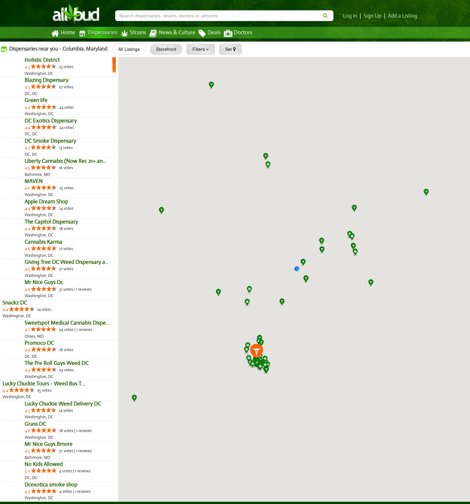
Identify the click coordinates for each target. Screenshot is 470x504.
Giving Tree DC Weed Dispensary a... (45, 412)
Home (68, 32)
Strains (138, 32)
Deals (214, 32)
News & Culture (177, 32)
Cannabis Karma (21, 378)
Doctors (243, 32)
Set (229, 49)
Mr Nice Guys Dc (22, 447)
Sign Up (372, 16)
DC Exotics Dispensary (29, 175)
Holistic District (20, 73)
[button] (299, 271)
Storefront (166, 49)
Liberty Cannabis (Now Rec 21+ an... (43, 243)
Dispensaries (102, 32)
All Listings (129, 49)
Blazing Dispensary (24, 107)
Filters (199, 49)
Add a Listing (402, 16)
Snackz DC (15, 467)
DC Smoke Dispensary (28, 209)
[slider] (21, 80)
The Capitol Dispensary (29, 345)
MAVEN (12, 277)
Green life (14, 141)
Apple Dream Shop (24, 311)
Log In (350, 16)
